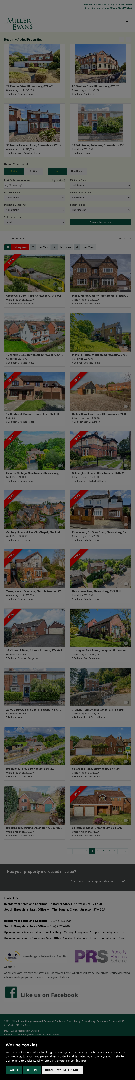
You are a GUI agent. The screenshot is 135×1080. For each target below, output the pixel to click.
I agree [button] (14, 1069)
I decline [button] (32, 1069)
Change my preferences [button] (63, 1069)
